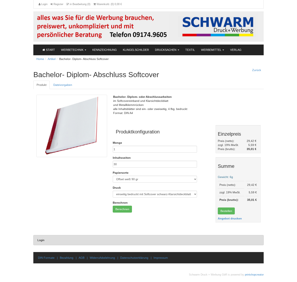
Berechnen (120, 202)
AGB (81, 257)
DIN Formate (46, 257)
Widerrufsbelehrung (102, 257)
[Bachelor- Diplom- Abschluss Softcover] (71, 126)
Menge (117, 142)
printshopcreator (254, 274)
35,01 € (251, 149)
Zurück (256, 70)
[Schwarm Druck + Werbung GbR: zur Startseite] (148, 26)
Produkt (41, 84)
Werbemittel (211, 49)
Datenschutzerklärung (134, 257)
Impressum (161, 257)
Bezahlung (66, 257)
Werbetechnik (72, 49)
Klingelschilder (136, 49)
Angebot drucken (230, 218)
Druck (117, 187)
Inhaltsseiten (122, 157)
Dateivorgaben (62, 84)
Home (40, 59)
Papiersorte (120, 172)
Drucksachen (166, 49)
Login (40, 240)
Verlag (235, 49)
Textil (190, 49)
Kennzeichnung (104, 49)
